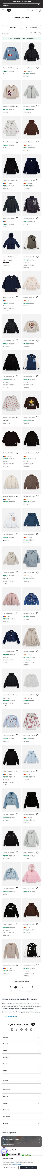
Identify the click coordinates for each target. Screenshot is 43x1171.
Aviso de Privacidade (16, 1164)
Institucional (6, 1089)
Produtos (5, 1096)
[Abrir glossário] (24, 1080)
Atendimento (6, 1116)
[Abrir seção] (25, 1037)
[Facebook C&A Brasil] (31, 1029)
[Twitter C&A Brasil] (26, 1029)
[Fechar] (41, 1163)
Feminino (5, 1037)
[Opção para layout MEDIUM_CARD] (35, 33)
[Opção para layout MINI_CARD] (31, 33)
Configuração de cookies (10, 1167)
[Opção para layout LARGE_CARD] (39, 33)
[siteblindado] (11, 1155)
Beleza (5, 1070)
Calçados (5, 1057)
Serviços (5, 1103)
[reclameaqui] (26, 1155)
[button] (28, 10)
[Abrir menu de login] (32, 10)
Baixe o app (6, 1109)
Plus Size (5, 1064)
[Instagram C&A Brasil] (12, 1029)
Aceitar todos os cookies (28, 1167)
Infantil (5, 1050)
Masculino (6, 1044)
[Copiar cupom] (38, 5)
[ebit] (19, 1155)
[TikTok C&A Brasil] (17, 1029)
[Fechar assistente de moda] (39, 1139)
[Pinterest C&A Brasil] (21, 1029)
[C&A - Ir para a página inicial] (8, 10)
